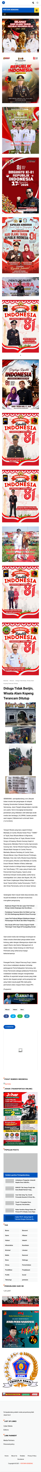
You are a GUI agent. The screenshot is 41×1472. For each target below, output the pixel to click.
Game (7, 1235)
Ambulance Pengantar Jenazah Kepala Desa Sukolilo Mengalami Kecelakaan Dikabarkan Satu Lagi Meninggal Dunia (25, 1181)
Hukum (15, 1009)
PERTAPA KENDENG (10, 10)
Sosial (24, 1275)
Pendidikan (8, 1270)
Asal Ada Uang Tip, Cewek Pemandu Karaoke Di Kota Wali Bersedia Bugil (25, 1196)
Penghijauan (26, 1270)
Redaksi (22, 1456)
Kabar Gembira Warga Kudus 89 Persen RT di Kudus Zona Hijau (25, 1211)
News (22, 1009)
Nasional (25, 1255)
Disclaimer (21, 1459)
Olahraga (25, 1260)
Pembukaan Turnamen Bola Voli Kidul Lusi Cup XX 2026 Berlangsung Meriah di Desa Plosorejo (20, 913)
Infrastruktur (9, 1245)
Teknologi (8, 1280)
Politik (7, 1275)
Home (6, 1456)
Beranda (6, 680)
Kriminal (7, 1250)
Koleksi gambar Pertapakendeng (17, 1175)
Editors (6, 1430)
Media (7, 1255)
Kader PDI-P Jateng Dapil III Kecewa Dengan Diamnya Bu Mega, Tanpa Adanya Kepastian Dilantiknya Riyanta (25, 1218)
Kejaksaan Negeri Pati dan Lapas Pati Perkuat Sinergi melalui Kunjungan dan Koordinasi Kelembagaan (19, 907)
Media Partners (9, 1440)
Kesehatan (25, 1245)
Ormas (7, 1265)
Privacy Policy (32, 1456)
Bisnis (7, 1230)
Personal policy (9, 1444)
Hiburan (12, 680)
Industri (24, 1240)
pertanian (25, 1280)
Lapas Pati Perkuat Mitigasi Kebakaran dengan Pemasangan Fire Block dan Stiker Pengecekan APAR (20, 920)
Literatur (24, 1250)
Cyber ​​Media (8, 1426)
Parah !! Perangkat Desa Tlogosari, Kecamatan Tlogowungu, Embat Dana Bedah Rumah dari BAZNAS (24, 1203)
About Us (14, 1456)
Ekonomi (25, 1230)
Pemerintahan (26, 1265)
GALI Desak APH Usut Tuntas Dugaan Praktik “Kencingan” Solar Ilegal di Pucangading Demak (20, 926)
